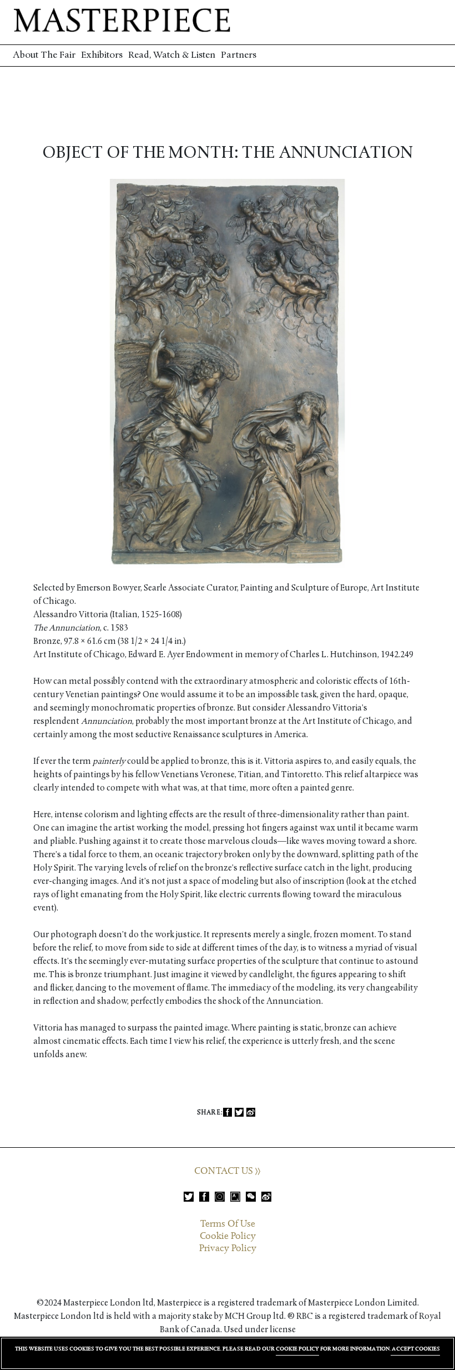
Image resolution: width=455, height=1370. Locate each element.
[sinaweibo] (250, 1112)
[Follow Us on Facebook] (204, 1197)
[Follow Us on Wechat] (251, 1197)
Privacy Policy (227, 1248)
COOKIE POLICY (297, 1348)
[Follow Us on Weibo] (266, 1197)
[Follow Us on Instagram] (220, 1197)
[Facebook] (227, 1112)
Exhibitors (102, 55)
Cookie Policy (228, 1236)
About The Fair (44, 55)
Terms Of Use (227, 1223)
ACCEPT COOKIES (415, 1348)
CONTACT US (224, 1171)
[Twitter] (239, 1112)
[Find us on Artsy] (235, 1197)
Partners (238, 55)
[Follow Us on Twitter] (189, 1197)
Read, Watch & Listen (171, 55)
